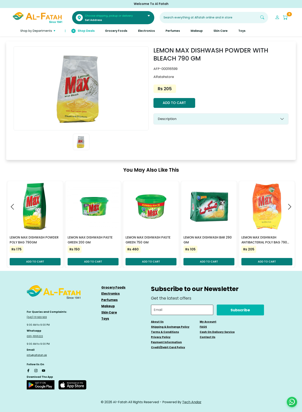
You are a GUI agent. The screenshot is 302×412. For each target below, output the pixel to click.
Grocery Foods (113, 287)
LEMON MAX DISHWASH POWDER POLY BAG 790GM (34, 239)
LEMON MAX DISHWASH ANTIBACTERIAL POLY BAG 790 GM (264, 240)
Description (167, 118)
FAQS (203, 327)
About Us (157, 321)
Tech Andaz (191, 402)
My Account (208, 321)
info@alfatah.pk (37, 355)
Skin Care (109, 312)
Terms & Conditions (165, 332)
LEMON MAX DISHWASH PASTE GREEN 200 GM (90, 239)
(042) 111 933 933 (37, 317)
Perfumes (109, 300)
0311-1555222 (35, 336)
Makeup (108, 306)
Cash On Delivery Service (217, 332)
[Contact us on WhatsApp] (292, 402)
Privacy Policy (161, 337)
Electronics (110, 293)
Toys (105, 318)
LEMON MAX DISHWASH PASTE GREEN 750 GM (148, 239)
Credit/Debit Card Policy (168, 347)
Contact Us (207, 337)
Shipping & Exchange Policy (170, 327)
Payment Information (166, 342)
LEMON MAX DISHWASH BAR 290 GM (207, 239)
